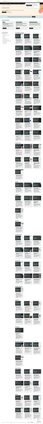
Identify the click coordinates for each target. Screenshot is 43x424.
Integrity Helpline (22, 422)
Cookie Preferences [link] (11, 422)
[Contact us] (40, 1)
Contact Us (25, 422)
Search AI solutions (4, 12)
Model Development (5, 38)
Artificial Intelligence (8, 5)
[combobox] (21, 1)
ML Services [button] (10, 3)
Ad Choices (14, 422)
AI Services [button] (14, 3)
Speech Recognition (5, 43)
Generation (4, 36)
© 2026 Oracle (3, 422)
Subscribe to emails (19, 422)
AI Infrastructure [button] (18, 3)
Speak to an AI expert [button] (9, 12)
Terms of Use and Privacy (7, 422)
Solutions (25, 3)
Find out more (33, 16)
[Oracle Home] (5, 1)
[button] (2, 1)
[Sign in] (39, 1)
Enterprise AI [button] (6, 3)
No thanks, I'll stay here (35, 5)
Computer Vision (4, 34)
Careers (16, 422)
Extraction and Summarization (6, 35)
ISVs (22, 3)
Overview (3, 3)
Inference (4, 37)
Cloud (5, 5)
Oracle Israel (3, 5)
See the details (4, 28)
